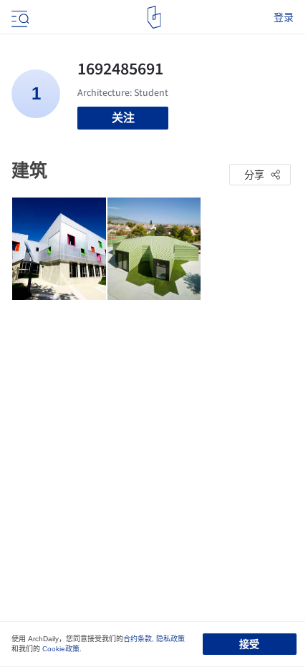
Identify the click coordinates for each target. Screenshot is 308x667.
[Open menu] (19, 17)
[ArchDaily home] (154, 17)
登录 (284, 17)
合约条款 (137, 639)
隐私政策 (170, 639)
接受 (249, 644)
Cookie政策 (61, 649)
